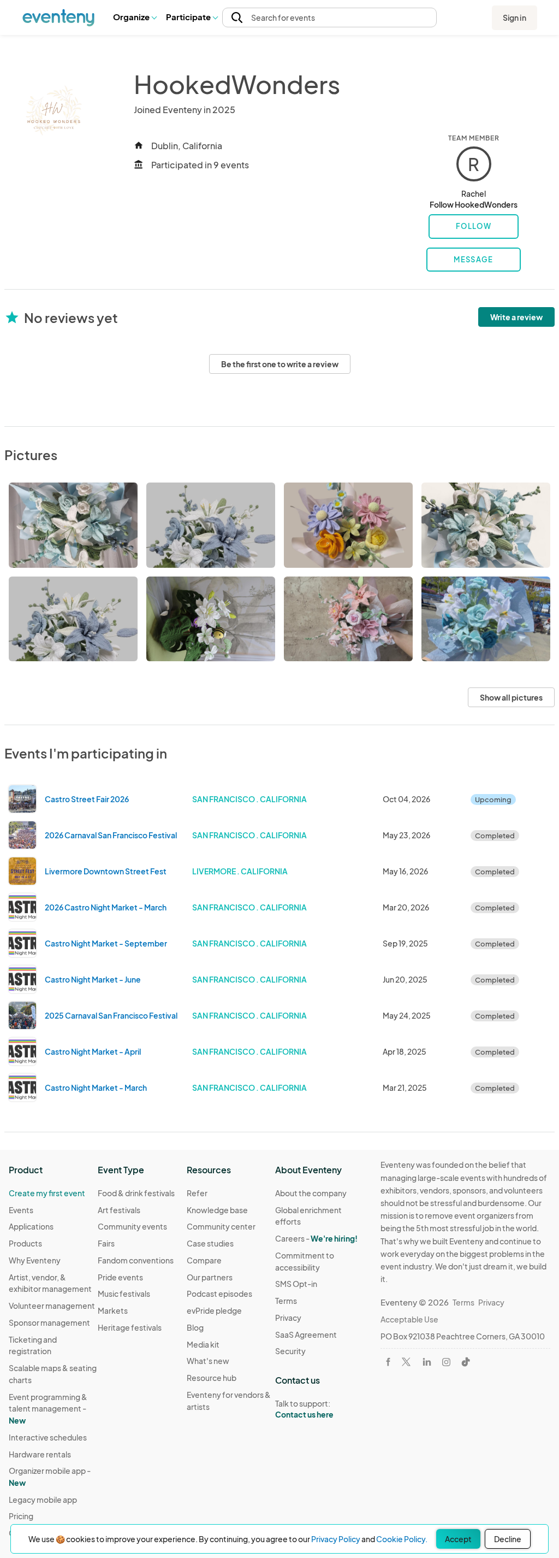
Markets (113, 1310)
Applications (31, 1226)
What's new (208, 1361)
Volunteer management (52, 1305)
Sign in (514, 17)
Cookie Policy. (401, 1539)
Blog (195, 1327)
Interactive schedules (48, 1437)
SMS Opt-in (296, 1284)
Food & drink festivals (136, 1193)
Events (21, 1210)
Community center (221, 1226)
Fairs (106, 1243)
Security (290, 1351)
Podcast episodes (219, 1293)
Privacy (288, 1317)
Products (25, 1243)
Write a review (516, 317)
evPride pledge (214, 1310)
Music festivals (124, 1293)
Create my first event (47, 1193)
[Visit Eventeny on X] (406, 1362)
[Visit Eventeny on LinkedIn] (427, 1361)
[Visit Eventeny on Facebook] (388, 1361)
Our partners (210, 1277)
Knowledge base (217, 1210)
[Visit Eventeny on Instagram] (446, 1362)
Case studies (210, 1243)
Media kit (203, 1344)
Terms (286, 1301)
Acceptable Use (409, 1319)
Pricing (21, 1516)
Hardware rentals (40, 1454)
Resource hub (211, 1378)
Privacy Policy (335, 1539)
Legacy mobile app (43, 1499)
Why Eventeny (35, 1260)
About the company (311, 1193)
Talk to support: (304, 1409)
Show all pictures (511, 697)
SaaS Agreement (306, 1334)
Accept (458, 1539)
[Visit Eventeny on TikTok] (465, 1361)
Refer (197, 1193)
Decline (507, 1539)
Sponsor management (49, 1322)
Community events (132, 1226)
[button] (134, 17)
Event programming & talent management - (48, 1408)
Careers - (316, 1238)
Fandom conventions (136, 1260)
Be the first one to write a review (279, 364)
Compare (204, 1260)
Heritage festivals (130, 1327)
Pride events (120, 1277)
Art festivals (119, 1210)
